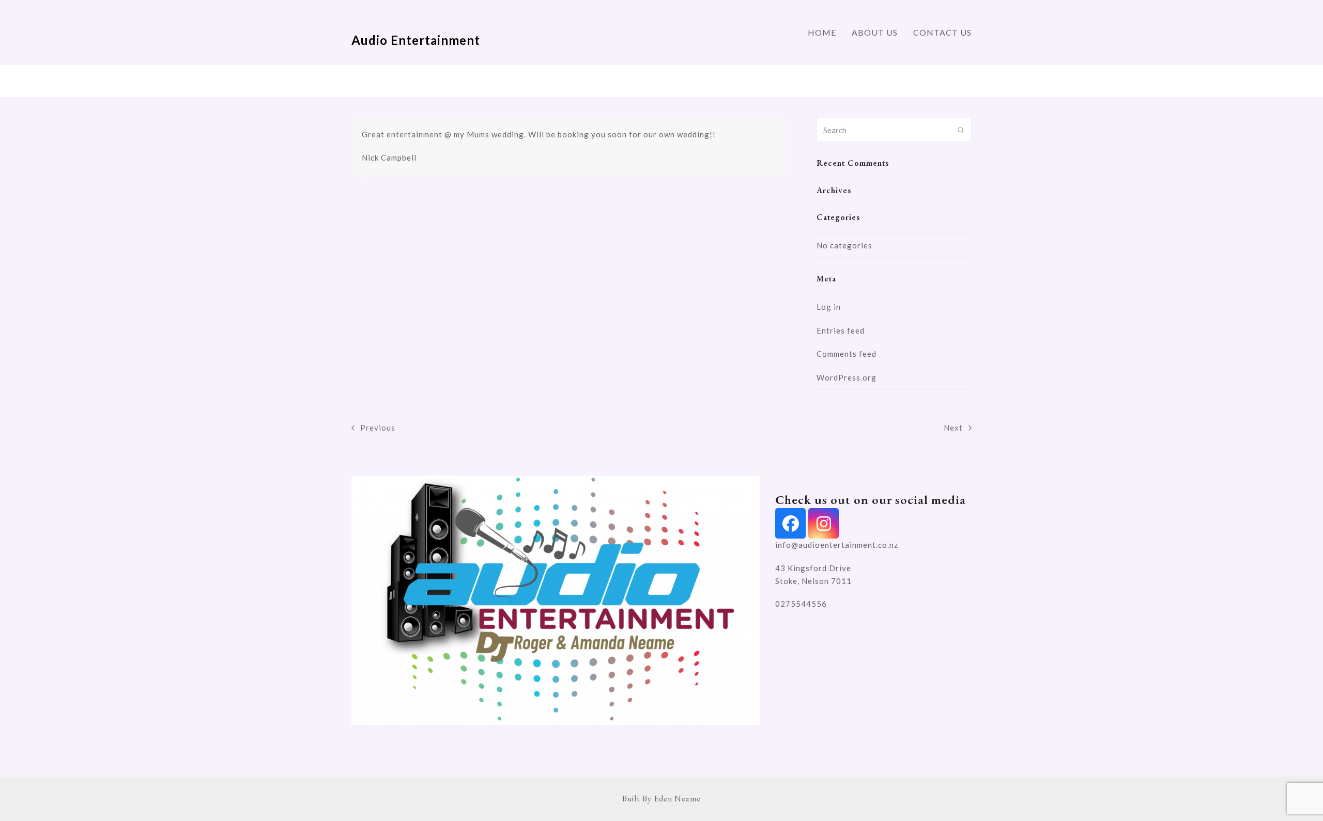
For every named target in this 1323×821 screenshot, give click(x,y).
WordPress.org (846, 377)
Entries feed (841, 330)
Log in (829, 306)
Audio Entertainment (415, 40)
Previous (373, 428)
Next (953, 428)
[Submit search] (961, 130)
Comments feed (846, 353)
